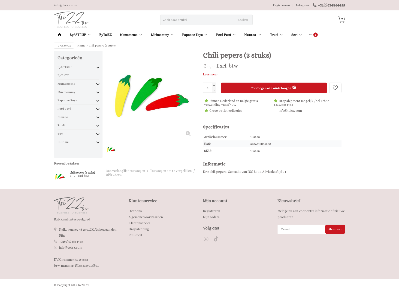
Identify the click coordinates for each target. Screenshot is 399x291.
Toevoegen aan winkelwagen (271, 88)
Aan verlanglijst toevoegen (125, 171)
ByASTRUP (78, 35)
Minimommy (160, 35)
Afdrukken (113, 174)
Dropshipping (139, 229)
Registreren (281, 5)
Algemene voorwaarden (146, 217)
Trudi (274, 35)
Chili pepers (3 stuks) (82, 172)
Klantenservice (140, 223)
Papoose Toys (192, 35)
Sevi (294, 35)
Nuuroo (250, 35)
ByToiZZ (105, 35)
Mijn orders (211, 217)
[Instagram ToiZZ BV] (208, 239)
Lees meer (210, 74)
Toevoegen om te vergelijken (171, 171)
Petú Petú (223, 35)
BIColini (63, 142)
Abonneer (335, 229)
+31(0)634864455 (331, 5)
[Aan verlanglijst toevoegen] (335, 88)
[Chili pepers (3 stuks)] (60, 176)
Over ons (135, 211)
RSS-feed (135, 235)
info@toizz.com (70, 247)
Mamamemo (129, 35)
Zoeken (243, 20)
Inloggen (302, 5)
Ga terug (65, 45)
